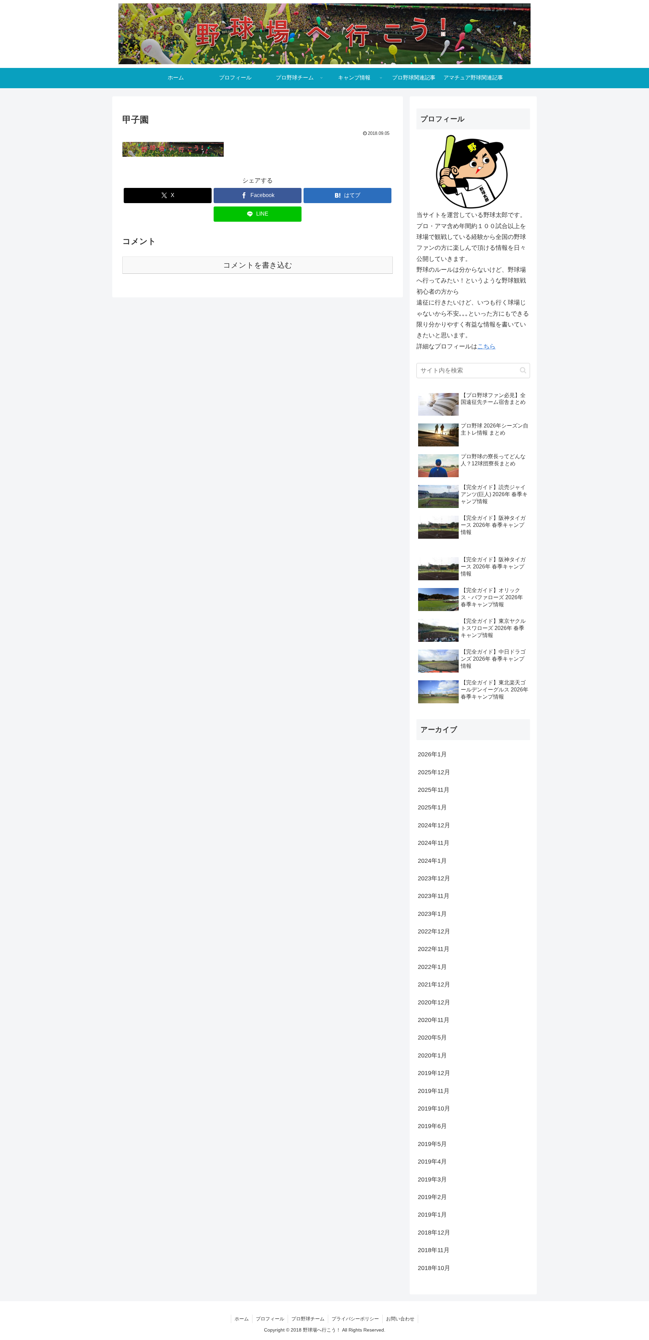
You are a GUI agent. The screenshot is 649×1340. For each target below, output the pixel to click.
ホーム (242, 1318)
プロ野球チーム (307, 1318)
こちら (486, 346)
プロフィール (270, 1318)
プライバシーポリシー (355, 1318)
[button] (523, 370)
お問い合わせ (400, 1318)
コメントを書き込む (257, 265)
